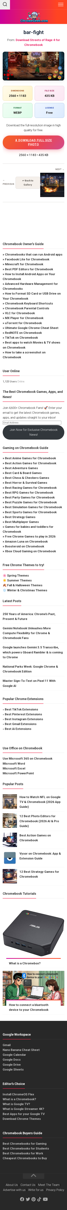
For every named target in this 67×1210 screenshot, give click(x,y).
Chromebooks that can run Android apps (33, 254)
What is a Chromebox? (25, 963)
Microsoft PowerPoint (18, 773)
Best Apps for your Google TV (24, 1114)
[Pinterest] (33, 1199)
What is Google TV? (16, 1104)
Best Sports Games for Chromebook (31, 512)
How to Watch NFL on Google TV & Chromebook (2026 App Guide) (40, 802)
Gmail (7, 1045)
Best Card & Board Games (23, 473)
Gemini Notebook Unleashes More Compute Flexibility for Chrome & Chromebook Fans (27, 633)
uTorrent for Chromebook (23, 323)
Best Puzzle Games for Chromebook (31, 502)
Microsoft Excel (14, 768)
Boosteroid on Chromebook (24, 546)
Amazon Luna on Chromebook (26, 541)
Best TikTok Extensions (21, 709)
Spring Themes (18, 575)
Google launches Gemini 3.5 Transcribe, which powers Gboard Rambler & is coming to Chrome (33, 652)
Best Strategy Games (20, 517)
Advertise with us (14, 1190)
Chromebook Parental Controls (27, 308)
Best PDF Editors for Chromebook (29, 269)
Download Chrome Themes (22, 1119)
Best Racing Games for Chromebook (31, 487)
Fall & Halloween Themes (24, 585)
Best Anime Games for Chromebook (30, 458)
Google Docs (12, 1059)
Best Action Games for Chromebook (30, 463)
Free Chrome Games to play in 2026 (30, 536)
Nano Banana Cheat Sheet (21, 1050)
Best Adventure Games (21, 468)
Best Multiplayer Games (22, 522)
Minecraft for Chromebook (24, 264)
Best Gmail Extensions (20, 724)
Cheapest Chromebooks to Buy (25, 1158)
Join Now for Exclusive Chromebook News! (34, 432)
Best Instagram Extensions (24, 719)
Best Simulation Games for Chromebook (33, 507)
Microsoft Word (14, 763)
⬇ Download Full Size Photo (33, 142)
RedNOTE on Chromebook (23, 333)
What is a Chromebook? (19, 1099)
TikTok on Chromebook (21, 337)
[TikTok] (39, 1199)
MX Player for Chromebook (24, 318)
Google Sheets (13, 1069)
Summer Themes (19, 580)
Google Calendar (14, 1055)
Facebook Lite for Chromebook (27, 259)
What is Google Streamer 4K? (23, 1109)
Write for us (35, 1190)
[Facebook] (22, 1199)
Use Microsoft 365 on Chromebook (27, 758)
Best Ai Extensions (18, 729)
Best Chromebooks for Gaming (24, 1143)
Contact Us (28, 1185)
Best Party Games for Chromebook (30, 497)
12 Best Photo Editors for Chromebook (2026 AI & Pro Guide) (39, 821)
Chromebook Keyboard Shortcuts (29, 303)
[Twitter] (28, 1199)
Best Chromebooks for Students (26, 1148)
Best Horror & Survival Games (26, 482)
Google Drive (12, 1064)
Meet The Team (48, 1185)
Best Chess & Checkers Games (27, 478)
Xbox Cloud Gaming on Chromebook (30, 551)
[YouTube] (45, 1199)
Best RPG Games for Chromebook (29, 492)
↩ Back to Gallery (27, 182)
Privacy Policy (55, 1190)
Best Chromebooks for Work (23, 1153)
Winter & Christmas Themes (27, 590)
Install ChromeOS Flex (18, 1094)
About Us (12, 1185)
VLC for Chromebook (20, 313)
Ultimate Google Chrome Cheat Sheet (31, 328)
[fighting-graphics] (52, 196)
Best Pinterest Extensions (23, 714)
